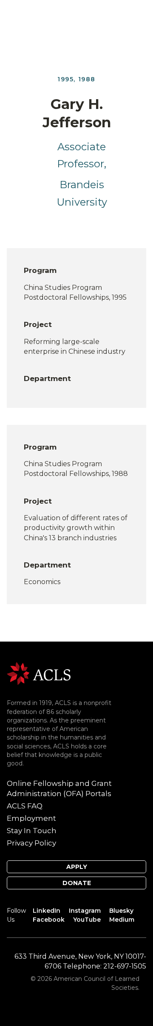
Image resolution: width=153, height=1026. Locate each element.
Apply (76, 867)
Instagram (85, 910)
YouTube (87, 919)
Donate (76, 883)
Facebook (49, 919)
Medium (121, 919)
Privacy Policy (31, 843)
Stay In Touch (32, 830)
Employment (31, 818)
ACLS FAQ (24, 806)
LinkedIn (46, 910)
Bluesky (121, 910)
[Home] (39, 673)
